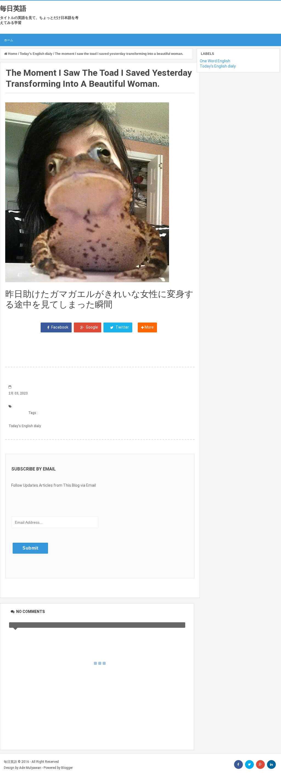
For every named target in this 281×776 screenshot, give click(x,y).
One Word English (215, 61)
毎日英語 (13, 8)
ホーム (8, 40)
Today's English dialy (25, 426)
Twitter (122, 327)
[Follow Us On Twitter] (249, 764)
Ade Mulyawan (30, 768)
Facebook (59, 327)
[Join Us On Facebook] (238, 764)
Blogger (67, 768)
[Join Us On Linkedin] (271, 764)
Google (91, 327)
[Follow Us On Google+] (260, 764)
